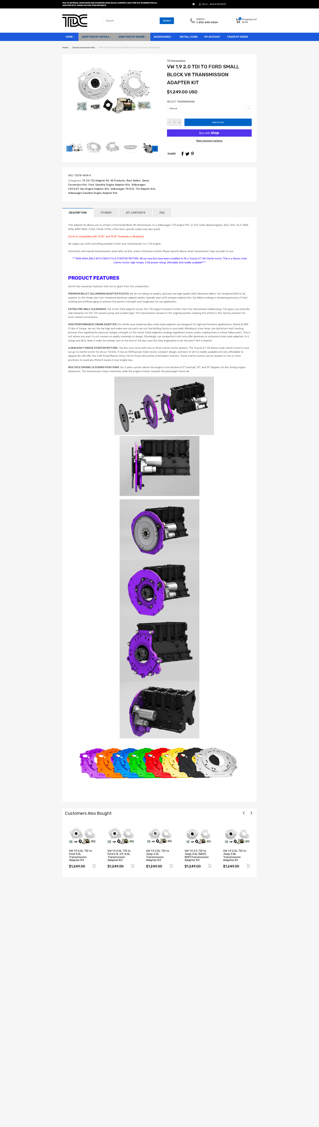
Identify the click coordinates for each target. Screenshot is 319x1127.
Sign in (213, 4)
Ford (91, 184)
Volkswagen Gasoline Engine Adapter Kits (93, 193)
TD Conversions (176, 60)
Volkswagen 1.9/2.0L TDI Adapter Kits (132, 188)
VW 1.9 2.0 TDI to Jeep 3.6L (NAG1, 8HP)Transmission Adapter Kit (158, 855)
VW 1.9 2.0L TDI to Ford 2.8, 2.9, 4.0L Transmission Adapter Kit (80, 855)
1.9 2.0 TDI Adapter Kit (95, 180)
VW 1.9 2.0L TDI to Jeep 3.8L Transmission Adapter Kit (196, 855)
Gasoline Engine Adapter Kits (112, 184)
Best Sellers (133, 180)
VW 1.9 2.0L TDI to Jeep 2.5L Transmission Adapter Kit (119, 855)
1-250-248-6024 (207, 22)
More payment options (209, 140)
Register (221, 4)
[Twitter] (187, 154)
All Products (117, 180)
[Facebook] (182, 154)
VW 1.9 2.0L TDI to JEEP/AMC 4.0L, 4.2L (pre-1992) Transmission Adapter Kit (236, 857)
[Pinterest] (192, 154)
